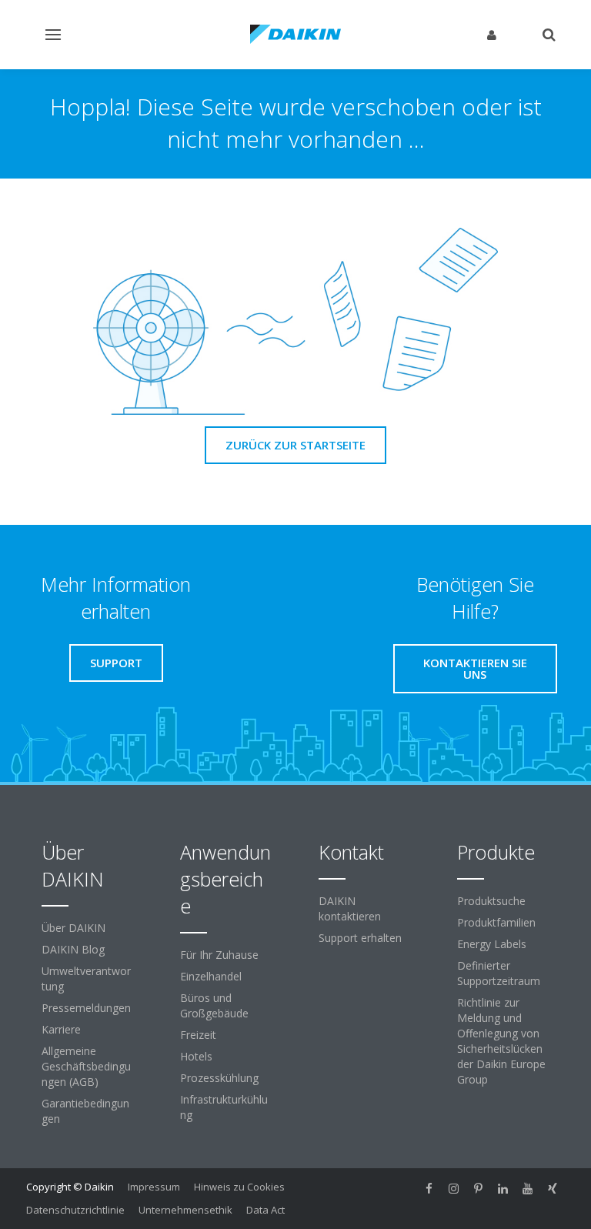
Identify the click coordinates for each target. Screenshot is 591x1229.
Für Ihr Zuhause (219, 954)
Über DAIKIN (73, 927)
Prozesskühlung (219, 1077)
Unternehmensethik (185, 1210)
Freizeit (198, 1034)
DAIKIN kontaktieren (350, 908)
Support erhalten (360, 937)
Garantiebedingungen (85, 1111)
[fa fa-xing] (552, 1188)
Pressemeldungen (86, 1007)
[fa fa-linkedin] (503, 1188)
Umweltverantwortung (86, 978)
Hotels (196, 1056)
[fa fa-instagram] (454, 1188)
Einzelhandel (211, 976)
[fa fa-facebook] (429, 1188)
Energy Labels (491, 944)
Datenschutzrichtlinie (75, 1210)
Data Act (265, 1210)
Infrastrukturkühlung (224, 1107)
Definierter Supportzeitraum (498, 973)
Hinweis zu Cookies (239, 1187)
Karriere (61, 1029)
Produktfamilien (496, 922)
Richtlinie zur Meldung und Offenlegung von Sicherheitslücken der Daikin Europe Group (501, 1041)
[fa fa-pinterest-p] (478, 1188)
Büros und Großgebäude (214, 1005)
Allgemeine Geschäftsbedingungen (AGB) (86, 1066)
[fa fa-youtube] (528, 1188)
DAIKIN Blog (73, 949)
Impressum (154, 1187)
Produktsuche (491, 900)
